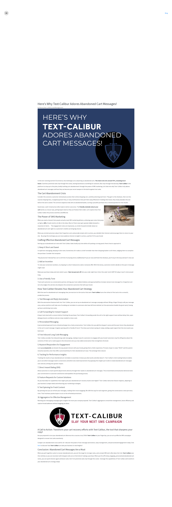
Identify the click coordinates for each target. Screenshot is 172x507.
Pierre (41, 107)
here (39, 445)
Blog (166, 13)
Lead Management (57, 107)
